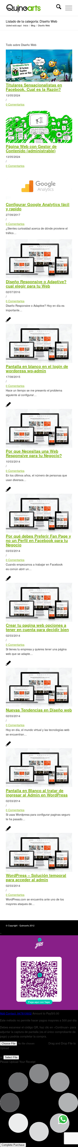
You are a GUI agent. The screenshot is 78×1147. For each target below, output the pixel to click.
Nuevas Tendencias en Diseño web (39, 710)
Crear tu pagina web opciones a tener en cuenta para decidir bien (37, 627)
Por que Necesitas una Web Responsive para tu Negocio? (34, 453)
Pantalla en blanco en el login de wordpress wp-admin (37, 368)
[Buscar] (56, 8)
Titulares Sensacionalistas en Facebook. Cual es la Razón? (34, 87)
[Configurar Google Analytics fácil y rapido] (39, 200)
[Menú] (66, 8)
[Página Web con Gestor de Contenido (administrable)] (39, 142)
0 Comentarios (15, 104)
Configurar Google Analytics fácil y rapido (37, 206)
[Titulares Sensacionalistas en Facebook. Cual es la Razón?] (39, 80)
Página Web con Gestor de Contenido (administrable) (31, 148)
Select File (11, 1057)
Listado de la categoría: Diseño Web (31, 21)
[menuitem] (56, 8)
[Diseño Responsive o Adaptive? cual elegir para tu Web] (39, 277)
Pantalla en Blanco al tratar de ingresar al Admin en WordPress (37, 793)
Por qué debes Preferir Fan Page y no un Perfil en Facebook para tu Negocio (38, 540)
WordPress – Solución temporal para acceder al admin (36, 877)
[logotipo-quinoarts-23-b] (32, 8)
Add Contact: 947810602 (16, 1013)
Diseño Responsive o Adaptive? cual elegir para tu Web (36, 284)
